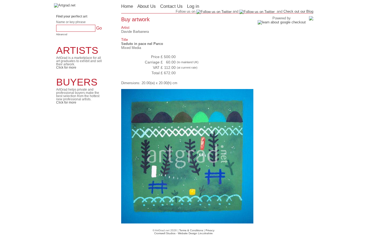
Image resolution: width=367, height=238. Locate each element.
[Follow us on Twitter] (257, 11)
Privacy (210, 230)
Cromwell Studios (164, 233)
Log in (193, 6)
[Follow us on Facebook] (214, 11)
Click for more (66, 67)
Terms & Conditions (191, 230)
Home (127, 6)
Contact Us (171, 6)
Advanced (61, 34)
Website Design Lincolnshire (195, 233)
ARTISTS (77, 50)
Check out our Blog (298, 11)
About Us (146, 6)
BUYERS (77, 82)
